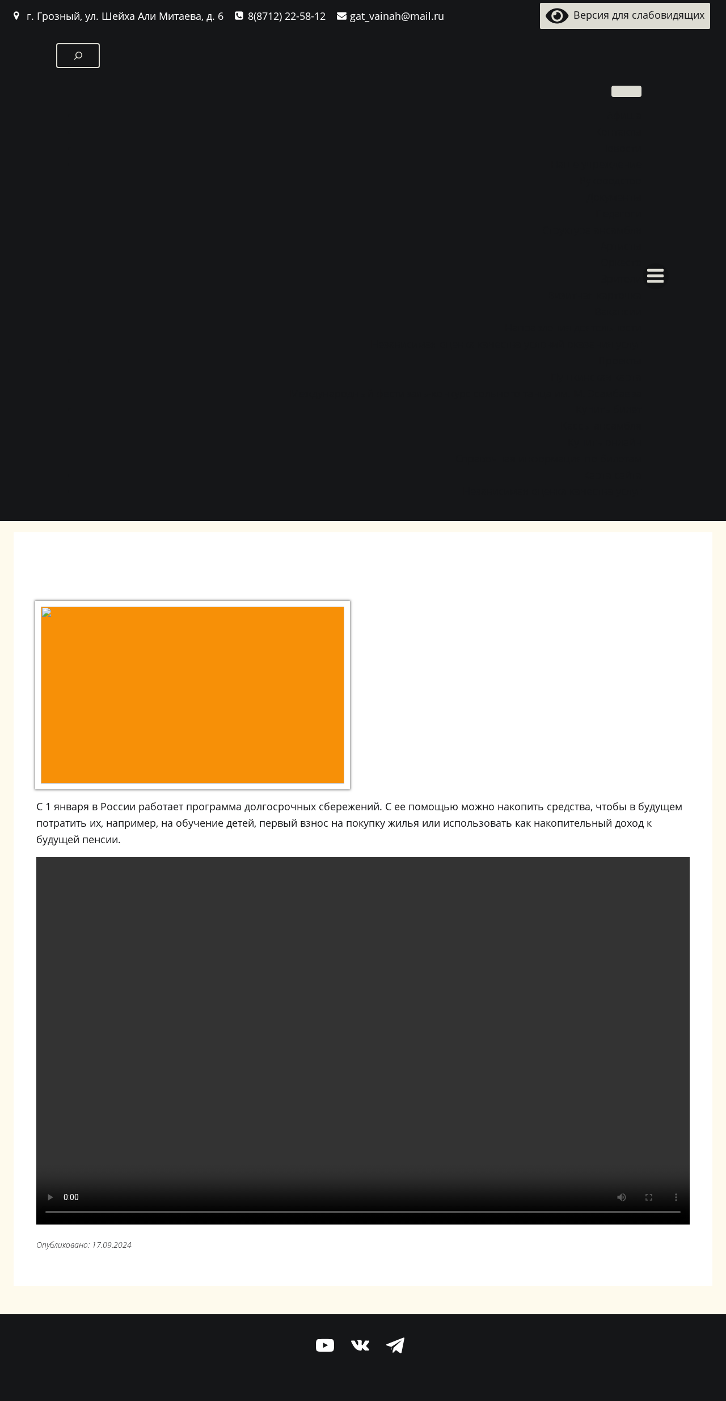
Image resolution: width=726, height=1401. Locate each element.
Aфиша (624, 115)
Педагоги (618, 213)
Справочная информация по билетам (548, 458)
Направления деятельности (573, 327)
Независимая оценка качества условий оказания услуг (506, 344)
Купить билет (608, 409)
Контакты (618, 131)
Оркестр (621, 262)
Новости (620, 148)
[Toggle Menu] (626, 91)
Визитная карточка (594, 295)
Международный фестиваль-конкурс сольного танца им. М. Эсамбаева (465, 393)
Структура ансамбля (591, 230)
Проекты (619, 360)
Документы (613, 197)
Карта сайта (612, 475)
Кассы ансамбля (601, 425)
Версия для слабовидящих (636, 15)
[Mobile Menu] (656, 276)
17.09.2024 (112, 1244)
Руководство (610, 180)
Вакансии (617, 311)
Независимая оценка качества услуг (552, 491)
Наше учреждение (596, 164)
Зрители (621, 278)
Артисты (621, 246)
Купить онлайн (604, 442)
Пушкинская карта (596, 377)
